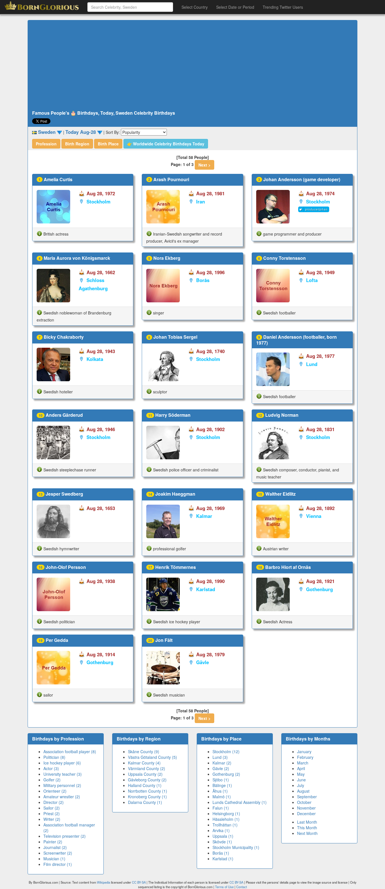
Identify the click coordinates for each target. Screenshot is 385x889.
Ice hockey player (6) (62, 763)
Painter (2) (52, 841)
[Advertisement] (192, 65)
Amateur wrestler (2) (61, 796)
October (304, 802)
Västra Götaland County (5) (152, 757)
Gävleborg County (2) (147, 779)
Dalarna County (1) (145, 802)
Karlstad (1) (223, 858)
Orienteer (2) (55, 791)
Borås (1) (221, 853)
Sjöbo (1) (221, 779)
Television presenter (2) (64, 836)
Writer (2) (51, 819)
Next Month (307, 833)
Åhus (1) (220, 791)
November (306, 808)
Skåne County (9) (143, 751)
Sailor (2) (51, 808)
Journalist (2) (55, 847)
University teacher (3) (62, 774)
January (304, 751)
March (302, 763)
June (301, 779)
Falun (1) (221, 808)
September (307, 796)
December (306, 813)
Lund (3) (220, 757)
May (301, 774)
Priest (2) (51, 813)
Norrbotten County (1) (147, 791)
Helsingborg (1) (226, 813)
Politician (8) (54, 757)
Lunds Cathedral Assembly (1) (240, 802)
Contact (241, 886)
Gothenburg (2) (226, 774)
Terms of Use (224, 886)
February (305, 757)
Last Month (307, 822)
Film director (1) (57, 864)
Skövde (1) (222, 841)
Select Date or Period (235, 7)
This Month (307, 827)
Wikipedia (103, 882)
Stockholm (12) (226, 751)
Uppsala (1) (223, 836)
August (303, 791)
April (301, 768)
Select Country (195, 7)
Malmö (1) (222, 796)
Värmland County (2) (146, 768)
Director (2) (53, 802)
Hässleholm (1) (226, 819)
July (300, 785)
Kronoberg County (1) (147, 796)
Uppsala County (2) (145, 774)
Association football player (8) (69, 751)
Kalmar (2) (222, 763)
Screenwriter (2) (57, 853)
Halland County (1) (144, 785)
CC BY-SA (139, 882)
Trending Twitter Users (283, 7)
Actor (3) (51, 768)
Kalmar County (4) (144, 763)
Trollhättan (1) (225, 825)
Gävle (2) (221, 768)
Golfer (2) (52, 779)
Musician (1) (54, 858)
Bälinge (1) (222, 785)
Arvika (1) (221, 830)
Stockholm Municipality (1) (236, 847)
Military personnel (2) (62, 785)
